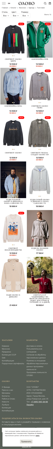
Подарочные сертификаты (13, 363)
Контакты (6, 396)
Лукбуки (5, 405)
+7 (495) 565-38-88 (39, 402)
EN (9, 3)
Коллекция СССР (9, 355)
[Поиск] (45, 3)
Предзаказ (6, 352)
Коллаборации (8, 361)
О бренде (6, 387)
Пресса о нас (7, 390)
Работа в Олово (8, 399)
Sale (3, 358)
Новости (5, 402)
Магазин (7, 340)
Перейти (30, 405)
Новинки (5, 346)
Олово (6, 381)
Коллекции (6, 408)
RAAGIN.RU (26, 447)
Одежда (31, 8)
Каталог (13, 8)
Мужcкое (22, 8)
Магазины (6, 393)
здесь (37, 435)
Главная (5, 8)
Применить (26, 441)
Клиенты (32, 340)
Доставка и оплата (34, 346)
